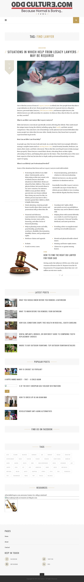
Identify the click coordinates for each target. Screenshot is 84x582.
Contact (7, 547)
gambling (67, 459)
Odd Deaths (64, 467)
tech (58, 471)
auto (7, 454)
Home (45, 252)
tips (7, 475)
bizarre (16, 454)
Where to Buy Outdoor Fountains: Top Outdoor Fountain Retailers (47, 345)
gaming (16, 463)
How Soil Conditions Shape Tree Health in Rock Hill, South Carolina (47, 322)
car (42, 454)
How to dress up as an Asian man (33, 397)
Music (55, 467)
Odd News (8, 471)
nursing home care (45, 146)
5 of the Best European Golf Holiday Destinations (40, 386)
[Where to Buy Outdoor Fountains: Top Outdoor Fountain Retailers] (11, 345)
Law (72, 463)
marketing (38, 467)
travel (26, 475)
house (54, 463)
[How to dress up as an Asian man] (11, 397)
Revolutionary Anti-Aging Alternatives (35, 411)
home (32, 463)
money (47, 467)
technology (67, 471)
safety (25, 471)
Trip (33, 475)
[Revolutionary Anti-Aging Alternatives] (11, 411)
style (51, 471)
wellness (50, 475)
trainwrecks (16, 475)
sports (43, 471)
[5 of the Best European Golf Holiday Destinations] (11, 386)
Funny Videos (57, 459)
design (58, 454)
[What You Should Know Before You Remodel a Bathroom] (11, 300)
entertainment (10, 459)
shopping (34, 471)
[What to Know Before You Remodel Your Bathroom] (11, 311)
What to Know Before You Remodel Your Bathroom (40, 311)
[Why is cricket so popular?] (11, 369)
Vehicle (41, 475)
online (17, 471)
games (8, 463)
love (30, 467)
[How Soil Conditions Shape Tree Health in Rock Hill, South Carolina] (11, 322)
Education (42, 48)
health (58, 127)
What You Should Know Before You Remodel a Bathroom (42, 300)
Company (50, 454)
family (20, 459)
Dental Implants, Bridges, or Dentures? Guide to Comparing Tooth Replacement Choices (47, 335)
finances (46, 459)
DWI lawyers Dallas (46, 110)
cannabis (34, 454)
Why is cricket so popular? (30, 369)
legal (16, 467)
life (23, 467)
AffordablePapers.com (12, 495)
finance (38, 459)
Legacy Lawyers (44, 105)
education (67, 454)
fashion (29, 459)
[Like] (9, 64)
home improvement (43, 463)
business (24, 454)
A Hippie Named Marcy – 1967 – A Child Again (23, 379)
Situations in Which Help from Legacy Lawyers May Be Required (42, 53)
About (7, 542)
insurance (63, 463)
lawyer (8, 467)
